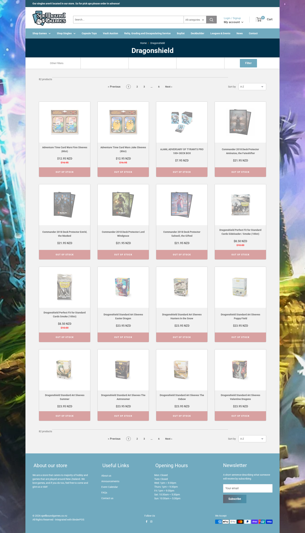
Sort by (232, 86)
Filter (248, 63)
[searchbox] (57, 63)
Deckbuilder (197, 33)
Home (143, 43)
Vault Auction (110, 33)
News (240, 33)
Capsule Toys (89, 33)
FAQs (104, 492)
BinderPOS (78, 519)
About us (106, 475)
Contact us (107, 498)
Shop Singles (64, 33)
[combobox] (56, 63)
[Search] (211, 19)
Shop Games (39, 33)
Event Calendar (109, 487)
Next (168, 86)
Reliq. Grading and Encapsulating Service (147, 33)
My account (232, 22)
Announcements (110, 481)
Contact (253, 33)
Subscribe (234, 499)
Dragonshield (157, 43)
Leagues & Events (220, 33)
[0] (258, 19)
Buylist (181, 33)
